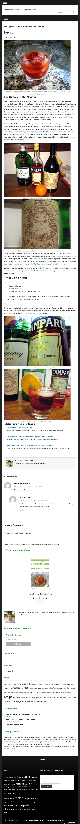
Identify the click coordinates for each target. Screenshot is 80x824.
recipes (16, 697)
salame (38, 697)
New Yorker (22, 692)
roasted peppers (25, 697)
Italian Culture (27, 26)
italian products (38, 26)
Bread (19, 684)
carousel (34, 684)
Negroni (10, 32)
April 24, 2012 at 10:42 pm (28, 501)
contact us (7, 749)
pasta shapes (56, 692)
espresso (66, 684)
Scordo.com (24, 497)
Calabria (26, 684)
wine (45, 701)
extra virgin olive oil (9, 784)
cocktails (19, 26)
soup (24, 702)
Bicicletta (7, 717)
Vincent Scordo (11, 38)
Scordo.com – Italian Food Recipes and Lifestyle (34, 820)
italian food (52, 688)
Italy (68, 688)
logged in (15, 533)
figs (22, 688)
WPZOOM (72, 823)
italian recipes (61, 688)
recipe (8, 697)
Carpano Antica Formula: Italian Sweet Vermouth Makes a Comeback (30, 437)
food (31, 688)
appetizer (12, 26)
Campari (32, 124)
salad (33, 697)
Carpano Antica (62, 253)
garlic (35, 688)
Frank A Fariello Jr (22, 483)
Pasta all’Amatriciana (11, 722)
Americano (11, 117)
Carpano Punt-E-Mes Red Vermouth (19, 428)
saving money (57, 697)
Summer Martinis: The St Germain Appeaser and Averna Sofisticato (30, 445)
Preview (39, 588)
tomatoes (30, 701)
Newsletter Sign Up (13, 635)
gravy (39, 688)
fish (26, 687)
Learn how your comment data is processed (44, 544)
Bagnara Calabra (8, 684)
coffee (51, 684)
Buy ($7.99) (47, 588)
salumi (49, 697)
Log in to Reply (37, 486)
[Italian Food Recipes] (20, 9)
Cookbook (56, 684)
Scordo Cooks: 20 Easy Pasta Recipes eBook (19, 719)
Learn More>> (22, 615)
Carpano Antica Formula (37, 261)
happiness (45, 688)
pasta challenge (46, 692)
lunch (8, 692)
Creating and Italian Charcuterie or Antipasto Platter (22, 714)
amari (6, 26)
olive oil (29, 693)
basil (15, 684)
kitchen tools (11, 789)
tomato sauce (38, 702)
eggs (61, 684)
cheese (40, 684)
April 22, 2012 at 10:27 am (22, 486)
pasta (37, 692)
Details (32, 588)
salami (44, 697)
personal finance (66, 692)
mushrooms (14, 692)
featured (16, 688)
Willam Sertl (48, 134)
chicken (45, 684)
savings (65, 697)
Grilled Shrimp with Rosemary (14, 724)
